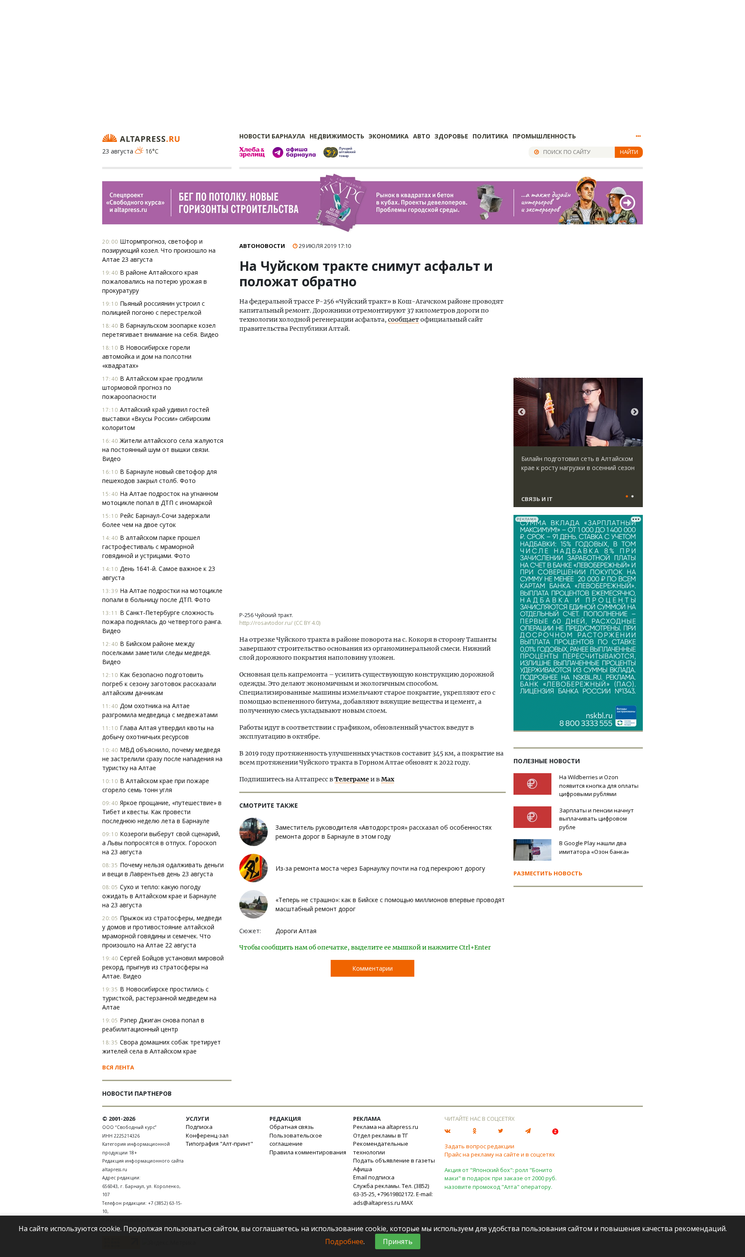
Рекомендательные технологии (380, 1148)
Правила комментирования (307, 1152)
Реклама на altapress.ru (385, 1127)
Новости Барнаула (272, 136)
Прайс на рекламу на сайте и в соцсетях (499, 1154)
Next (634, 412)
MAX (407, 1203)
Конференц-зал (207, 1135)
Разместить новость (547, 873)
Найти (629, 152)
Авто (421, 136)
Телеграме (352, 779)
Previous (521, 412)
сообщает (403, 319)
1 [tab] (627, 497)
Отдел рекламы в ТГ (380, 1135)
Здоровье (451, 136)
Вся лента (118, 1067)
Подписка (199, 1127)
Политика (490, 136)
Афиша (362, 1169)
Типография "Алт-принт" (219, 1143)
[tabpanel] (578, 446)
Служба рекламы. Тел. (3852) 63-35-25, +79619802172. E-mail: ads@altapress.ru (393, 1194)
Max (387, 779)
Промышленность (544, 136)
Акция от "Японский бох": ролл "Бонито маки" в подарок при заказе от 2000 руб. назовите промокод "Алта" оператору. (500, 1178)
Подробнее (344, 1241)
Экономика (389, 136)
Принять (398, 1241)
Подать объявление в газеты (394, 1160)
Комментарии (372, 968)
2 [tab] (632, 497)
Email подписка (373, 1177)
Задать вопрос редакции (479, 1146)
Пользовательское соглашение (295, 1140)
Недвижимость (337, 136)
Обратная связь (291, 1127)
